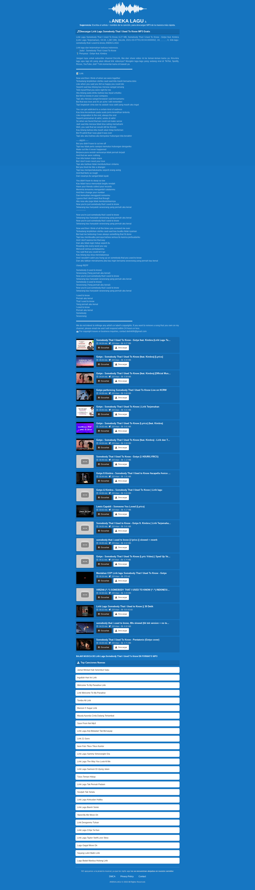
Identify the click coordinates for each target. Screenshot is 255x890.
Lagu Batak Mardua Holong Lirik (92, 860)
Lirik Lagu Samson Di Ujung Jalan (93, 769)
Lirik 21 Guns (83, 738)
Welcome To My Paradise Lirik (91, 685)
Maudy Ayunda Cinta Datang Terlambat (95, 716)
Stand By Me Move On (87, 815)
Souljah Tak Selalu (86, 792)
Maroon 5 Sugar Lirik (87, 708)
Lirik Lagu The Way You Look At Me (93, 761)
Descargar (122, 348)
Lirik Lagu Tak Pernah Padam (91, 784)
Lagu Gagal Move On (87, 845)
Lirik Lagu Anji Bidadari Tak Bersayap (94, 731)
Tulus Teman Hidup (86, 777)
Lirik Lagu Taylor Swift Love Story (92, 838)
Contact (142, 876)
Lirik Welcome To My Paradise (91, 693)
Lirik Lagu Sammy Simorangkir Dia (93, 754)
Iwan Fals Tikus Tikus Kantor (90, 746)
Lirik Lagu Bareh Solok (88, 807)
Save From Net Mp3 (86, 723)
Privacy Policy (127, 876)
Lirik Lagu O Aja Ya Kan (88, 830)
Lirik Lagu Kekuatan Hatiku (90, 799)
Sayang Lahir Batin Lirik (88, 853)
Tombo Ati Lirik (84, 700)
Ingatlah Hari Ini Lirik (87, 677)
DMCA (112, 876)
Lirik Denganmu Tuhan (88, 822)
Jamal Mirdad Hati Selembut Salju (93, 670)
